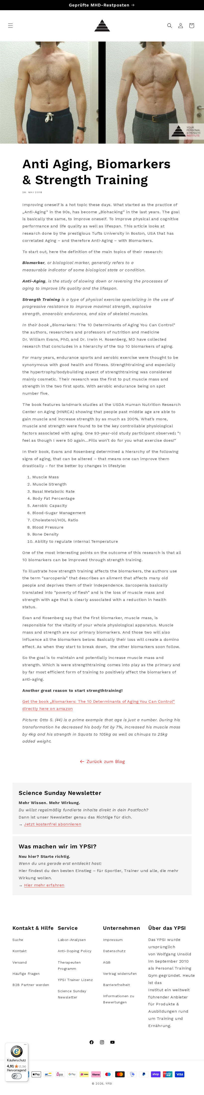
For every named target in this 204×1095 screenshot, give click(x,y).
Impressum (113, 940)
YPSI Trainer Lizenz (75, 980)
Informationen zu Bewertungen (118, 999)
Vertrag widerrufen (120, 974)
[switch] (17, 1076)
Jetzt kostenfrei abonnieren (52, 824)
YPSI (108, 1083)
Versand (19, 962)
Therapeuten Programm (69, 965)
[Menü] (25, 1046)
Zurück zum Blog (106, 761)
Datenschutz (114, 951)
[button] (10, 25)
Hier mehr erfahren (44, 885)
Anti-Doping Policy (75, 951)
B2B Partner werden (30, 985)
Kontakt (19, 951)
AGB (107, 962)
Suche (17, 940)
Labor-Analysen (72, 940)
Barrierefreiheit (116, 985)
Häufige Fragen (26, 974)
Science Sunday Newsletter (72, 994)
